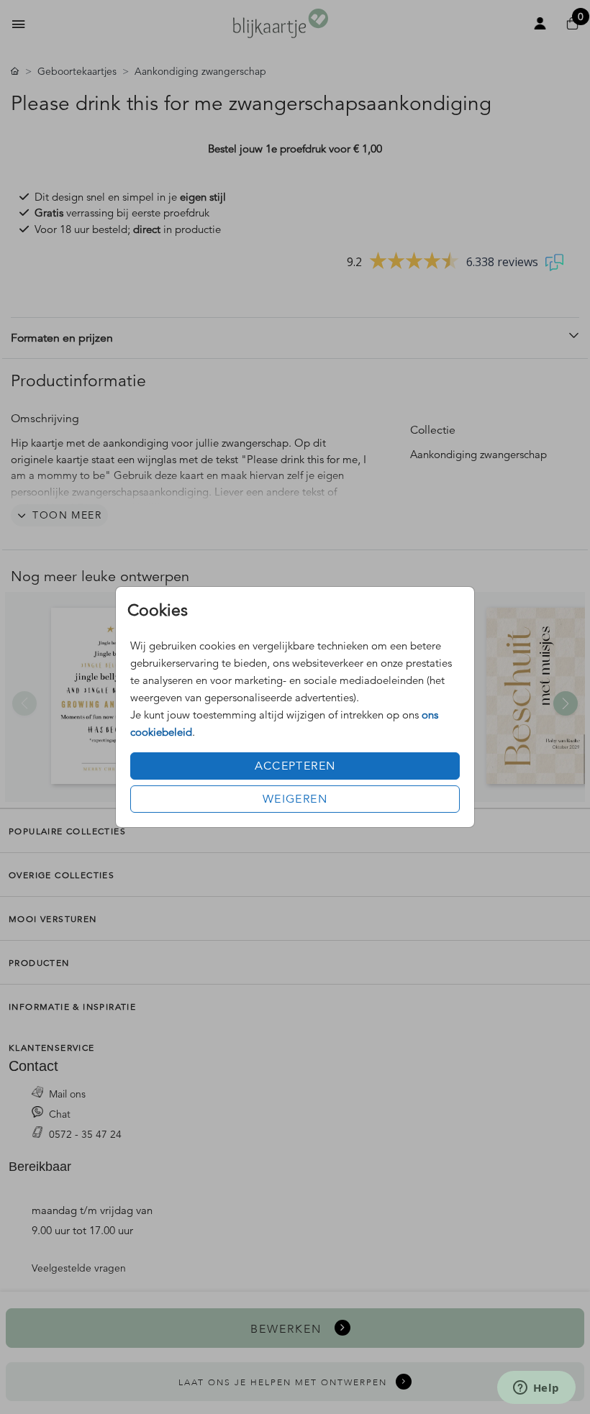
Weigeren (295, 799)
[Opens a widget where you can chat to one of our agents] (536, 1389)
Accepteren (295, 766)
